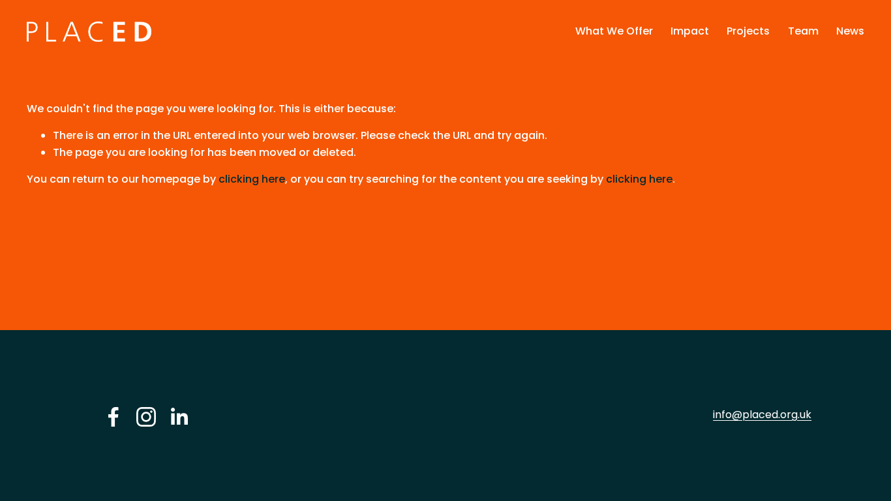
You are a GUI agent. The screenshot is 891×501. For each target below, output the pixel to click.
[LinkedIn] (178, 416)
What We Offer (614, 30)
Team (803, 30)
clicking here (252, 179)
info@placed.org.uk (762, 414)
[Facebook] (113, 416)
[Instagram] (146, 416)
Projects (748, 30)
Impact (690, 30)
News (850, 30)
